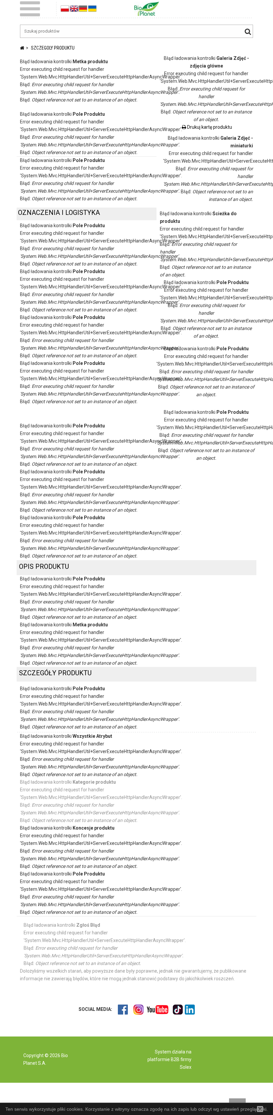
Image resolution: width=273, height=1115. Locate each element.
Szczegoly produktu (53, 48)
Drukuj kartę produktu (209, 127)
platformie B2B (163, 1059)
